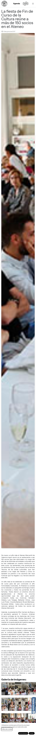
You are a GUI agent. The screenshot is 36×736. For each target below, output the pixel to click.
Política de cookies (6, 729)
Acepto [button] (31, 733)
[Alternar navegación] (33, 3)
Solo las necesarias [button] (23, 733)
